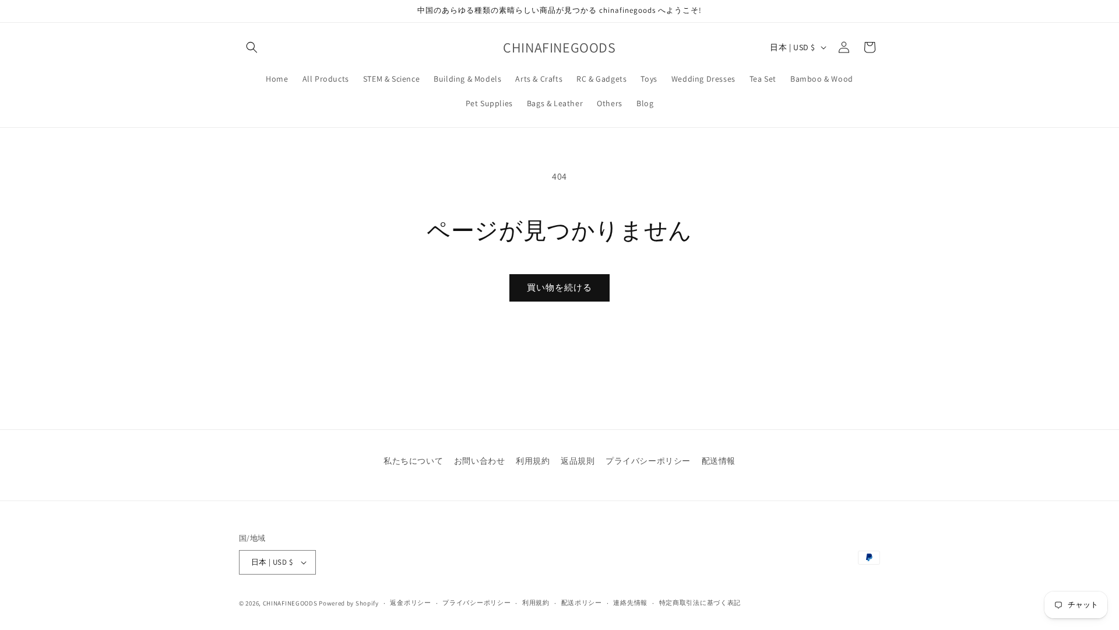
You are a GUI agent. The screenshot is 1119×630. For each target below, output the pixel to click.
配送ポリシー (581, 602)
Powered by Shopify (349, 603)
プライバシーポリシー (648, 461)
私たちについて (413, 461)
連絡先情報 (630, 602)
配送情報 (719, 461)
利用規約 (533, 461)
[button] (252, 47)
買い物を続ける (559, 287)
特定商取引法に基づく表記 (700, 602)
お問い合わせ (479, 461)
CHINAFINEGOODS (290, 603)
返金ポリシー (410, 602)
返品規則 (577, 461)
